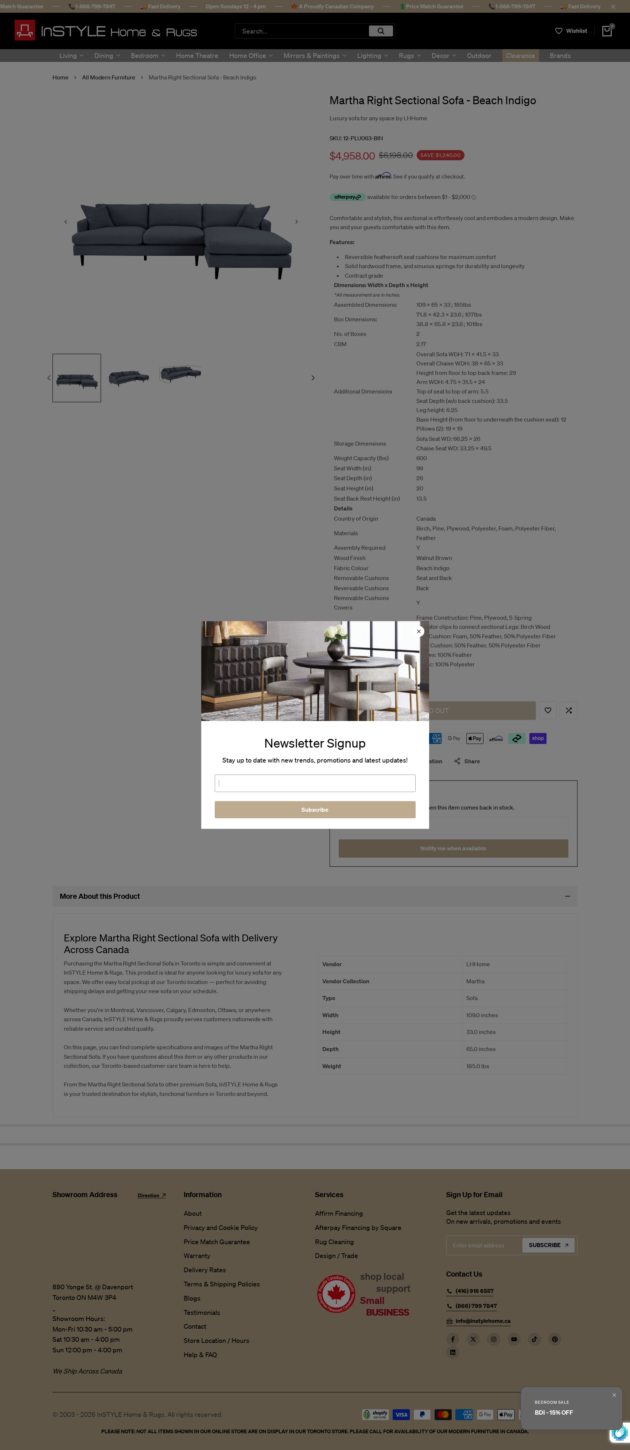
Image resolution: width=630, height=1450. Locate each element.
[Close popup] (614, 1395)
